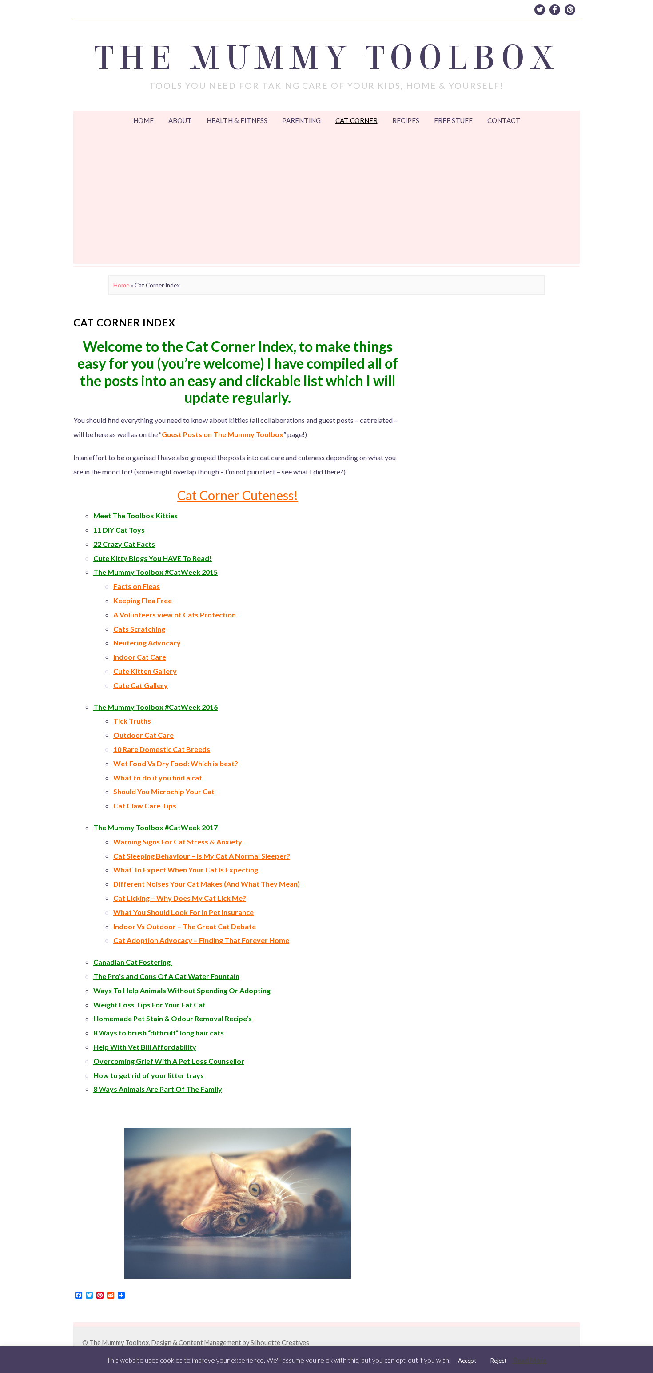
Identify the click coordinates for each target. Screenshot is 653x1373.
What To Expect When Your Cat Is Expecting (185, 869)
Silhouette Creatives (280, 1342)
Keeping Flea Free (142, 600)
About (180, 120)
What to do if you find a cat (157, 777)
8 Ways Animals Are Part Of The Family (157, 1089)
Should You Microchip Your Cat (164, 791)
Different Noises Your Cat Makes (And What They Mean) (206, 884)
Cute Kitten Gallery (145, 671)
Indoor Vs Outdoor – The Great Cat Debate (184, 926)
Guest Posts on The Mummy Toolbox (222, 434)
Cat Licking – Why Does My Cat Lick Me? (179, 898)
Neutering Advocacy (147, 642)
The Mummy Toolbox (326, 58)
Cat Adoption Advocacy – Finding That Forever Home (201, 940)
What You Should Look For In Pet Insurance (183, 912)
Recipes (405, 120)
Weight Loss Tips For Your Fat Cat (149, 1004)
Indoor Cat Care (139, 657)
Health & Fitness (237, 120)
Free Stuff (453, 120)
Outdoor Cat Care (143, 735)
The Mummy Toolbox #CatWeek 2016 (155, 707)
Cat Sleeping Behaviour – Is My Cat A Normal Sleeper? (201, 856)
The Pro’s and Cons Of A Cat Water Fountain (166, 976)
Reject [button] (498, 1360)
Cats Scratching (139, 629)
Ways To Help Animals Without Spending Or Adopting (182, 990)
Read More (530, 1360)
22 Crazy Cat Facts (124, 544)
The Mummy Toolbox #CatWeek (146, 572)
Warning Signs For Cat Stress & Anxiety (177, 841)
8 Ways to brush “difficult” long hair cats (158, 1032)
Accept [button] (467, 1360)
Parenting (301, 120)
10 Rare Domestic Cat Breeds (161, 749)
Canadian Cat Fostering (132, 962)
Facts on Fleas (136, 586)
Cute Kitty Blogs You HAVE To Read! (152, 558)
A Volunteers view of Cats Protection (174, 614)
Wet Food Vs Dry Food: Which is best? (175, 763)
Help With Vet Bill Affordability (144, 1047)
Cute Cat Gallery (140, 685)
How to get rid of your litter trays (148, 1075)
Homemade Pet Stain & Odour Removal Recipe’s (173, 1018)
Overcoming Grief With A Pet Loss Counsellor (168, 1061)
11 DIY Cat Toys (119, 529)
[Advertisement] (326, 197)
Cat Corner (356, 120)
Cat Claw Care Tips (144, 805)
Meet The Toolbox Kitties (135, 515)
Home (143, 120)
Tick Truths (132, 720)
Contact (503, 120)
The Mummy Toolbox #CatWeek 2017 (155, 827)
